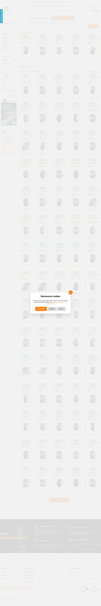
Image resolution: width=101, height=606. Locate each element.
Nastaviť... (61, 309)
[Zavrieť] (71, 292)
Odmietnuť (51, 309)
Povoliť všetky (41, 309)
